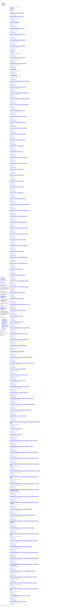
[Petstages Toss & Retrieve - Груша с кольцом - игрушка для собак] (13, 438)
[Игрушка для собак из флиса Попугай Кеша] (13, 91)
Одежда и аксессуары (5, 326)
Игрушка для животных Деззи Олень (18, 122)
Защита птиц (3, 285)
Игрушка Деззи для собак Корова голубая (18, 263)
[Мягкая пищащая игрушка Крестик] (13, 32)
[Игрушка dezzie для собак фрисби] (13, 349)
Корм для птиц (4, 323)
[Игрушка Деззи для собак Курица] (13, 249)
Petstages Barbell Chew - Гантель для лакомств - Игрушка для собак (24, 552)
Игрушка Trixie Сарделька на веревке (18, 310)
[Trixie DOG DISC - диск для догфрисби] (13, 414)
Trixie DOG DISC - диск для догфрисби (18, 415)
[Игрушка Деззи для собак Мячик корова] (13, 220)
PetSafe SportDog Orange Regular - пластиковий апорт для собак (23, 576)
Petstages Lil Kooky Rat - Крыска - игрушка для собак (21, 509)
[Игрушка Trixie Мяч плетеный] (13, 314)
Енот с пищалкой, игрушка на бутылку (18, 368)
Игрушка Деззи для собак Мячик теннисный (19, 210)
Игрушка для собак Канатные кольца (18, 86)
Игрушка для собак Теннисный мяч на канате (19, 81)
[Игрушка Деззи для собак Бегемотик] (13, 273)
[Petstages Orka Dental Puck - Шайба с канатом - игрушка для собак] (13, 450)
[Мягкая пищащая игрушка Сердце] (13, 26)
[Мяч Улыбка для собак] (13, 20)
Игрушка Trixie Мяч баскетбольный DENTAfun (20, 327)
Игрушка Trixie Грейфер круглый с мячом (19, 333)
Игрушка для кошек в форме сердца (17, 110)
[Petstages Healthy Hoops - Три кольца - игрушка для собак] (13, 526)
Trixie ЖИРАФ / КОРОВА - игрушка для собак (19, 386)
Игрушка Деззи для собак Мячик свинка (18, 216)
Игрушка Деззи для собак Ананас (17, 298)
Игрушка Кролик (13, 75)
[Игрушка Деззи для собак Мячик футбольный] (13, 202)
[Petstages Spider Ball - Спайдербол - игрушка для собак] (13, 444)
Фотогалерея (3, 5)
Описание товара (12, 19)
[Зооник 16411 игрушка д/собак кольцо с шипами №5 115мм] (13, 361)
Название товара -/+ (12, 8)
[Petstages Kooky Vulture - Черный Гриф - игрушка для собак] (13, 513)
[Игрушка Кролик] (13, 73)
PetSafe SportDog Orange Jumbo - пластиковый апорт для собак (23, 582)
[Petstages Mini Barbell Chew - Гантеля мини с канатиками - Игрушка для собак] (13, 500)
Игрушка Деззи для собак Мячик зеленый (19, 227)
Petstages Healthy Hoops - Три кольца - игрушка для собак (22, 527)
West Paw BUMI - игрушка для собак (17, 380)
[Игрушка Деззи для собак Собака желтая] (13, 161)
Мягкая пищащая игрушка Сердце (17, 28)
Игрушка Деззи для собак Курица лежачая (19, 245)
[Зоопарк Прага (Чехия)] (5, 306)
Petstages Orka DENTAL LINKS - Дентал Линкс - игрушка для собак (24, 458)
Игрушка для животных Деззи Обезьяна (18, 128)
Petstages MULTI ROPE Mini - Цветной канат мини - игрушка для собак (25, 470)
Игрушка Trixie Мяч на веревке (16, 321)
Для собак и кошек (4, 320)
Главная (3, 2)
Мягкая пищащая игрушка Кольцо (17, 45)
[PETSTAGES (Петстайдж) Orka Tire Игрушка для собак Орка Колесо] (13, 556)
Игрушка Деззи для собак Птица (17, 186)
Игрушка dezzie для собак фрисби (17, 351)
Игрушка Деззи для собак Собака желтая (18, 163)
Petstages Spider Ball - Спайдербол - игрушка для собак (21, 446)
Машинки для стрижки (5, 325)
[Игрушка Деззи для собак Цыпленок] (13, 138)
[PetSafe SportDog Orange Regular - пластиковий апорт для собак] (13, 575)
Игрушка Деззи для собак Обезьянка (17, 198)
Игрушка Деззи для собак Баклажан (17, 292)
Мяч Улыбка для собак (15, 22)
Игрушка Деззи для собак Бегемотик (17, 274)
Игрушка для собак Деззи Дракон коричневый (20, 98)
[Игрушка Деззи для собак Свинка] (13, 173)
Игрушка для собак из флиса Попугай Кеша (19, 92)
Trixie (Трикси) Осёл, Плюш (16, 434)
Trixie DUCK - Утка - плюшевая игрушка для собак (20, 409)
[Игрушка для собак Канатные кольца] (13, 85)
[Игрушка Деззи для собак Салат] (13, 179)
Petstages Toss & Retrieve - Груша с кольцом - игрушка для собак (23, 440)
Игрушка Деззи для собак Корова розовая (18, 257)
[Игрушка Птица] (13, 67)
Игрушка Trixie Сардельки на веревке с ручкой (20, 304)
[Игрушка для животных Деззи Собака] (13, 114)
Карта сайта (3, 3)
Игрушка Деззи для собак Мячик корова (18, 222)
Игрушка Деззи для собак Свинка (17, 175)
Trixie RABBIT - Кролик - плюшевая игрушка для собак (21, 398)
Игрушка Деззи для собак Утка (16, 151)
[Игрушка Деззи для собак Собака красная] (13, 155)
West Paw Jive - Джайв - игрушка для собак (19, 374)
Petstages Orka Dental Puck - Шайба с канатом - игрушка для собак (24, 452)
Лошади (3, 324)
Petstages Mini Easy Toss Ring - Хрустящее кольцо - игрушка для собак (24, 496)
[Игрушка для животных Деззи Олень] (13, 120)
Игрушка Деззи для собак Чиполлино (18, 133)
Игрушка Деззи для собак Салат (16, 180)
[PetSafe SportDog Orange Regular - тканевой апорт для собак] (13, 569)
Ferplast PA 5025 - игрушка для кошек (18, 601)
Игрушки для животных (5, 321)
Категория (11, 9)
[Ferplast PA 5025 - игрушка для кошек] (13, 599)
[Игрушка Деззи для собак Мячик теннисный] (13, 208)
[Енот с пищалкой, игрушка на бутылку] (13, 367)
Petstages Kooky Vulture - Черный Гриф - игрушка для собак (22, 515)
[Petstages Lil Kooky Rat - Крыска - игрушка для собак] (13, 507)
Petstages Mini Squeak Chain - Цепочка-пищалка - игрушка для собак (24, 483)
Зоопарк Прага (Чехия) (3, 309)
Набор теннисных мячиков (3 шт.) (17, 16)
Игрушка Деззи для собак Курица (17, 251)
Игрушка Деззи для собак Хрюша (17, 145)
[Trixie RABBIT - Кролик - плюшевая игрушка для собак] (13, 396)
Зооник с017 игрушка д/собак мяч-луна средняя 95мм (21, 357)
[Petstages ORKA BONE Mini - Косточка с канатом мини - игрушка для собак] (13, 462)
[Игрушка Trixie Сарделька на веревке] (13, 308)
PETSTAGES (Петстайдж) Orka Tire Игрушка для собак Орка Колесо (24, 558)
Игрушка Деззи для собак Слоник (17, 169)
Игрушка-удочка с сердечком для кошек (18, 63)
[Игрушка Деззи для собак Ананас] (13, 296)
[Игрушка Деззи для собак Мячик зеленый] (13, 226)
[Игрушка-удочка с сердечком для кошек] (13, 61)
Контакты (3, 4)
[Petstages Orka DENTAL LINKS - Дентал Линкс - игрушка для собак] (13, 456)
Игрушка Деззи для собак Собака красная (19, 157)
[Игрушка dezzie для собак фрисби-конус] (13, 343)
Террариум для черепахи (3, 297)
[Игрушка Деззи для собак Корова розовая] (13, 255)
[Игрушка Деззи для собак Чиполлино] (13, 132)
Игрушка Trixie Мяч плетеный (16, 316)
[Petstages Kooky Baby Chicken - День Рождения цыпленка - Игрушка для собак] (13, 519)
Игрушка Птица (13, 69)
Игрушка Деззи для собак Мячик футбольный (19, 204)
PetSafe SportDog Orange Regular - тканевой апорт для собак (22, 570)
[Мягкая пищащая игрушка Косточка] (13, 38)
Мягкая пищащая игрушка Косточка (18, 39)
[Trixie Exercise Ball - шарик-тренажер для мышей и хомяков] (13, 402)
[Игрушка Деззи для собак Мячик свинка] (13, 214)
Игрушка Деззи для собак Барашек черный (19, 280)
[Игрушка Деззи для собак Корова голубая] (13, 261)
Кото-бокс (12, 51)
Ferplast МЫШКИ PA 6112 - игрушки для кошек (20, 595)
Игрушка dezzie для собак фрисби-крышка (19, 339)
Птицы (3, 327)
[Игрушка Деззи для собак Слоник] (13, 167)
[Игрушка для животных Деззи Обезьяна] (13, 126)
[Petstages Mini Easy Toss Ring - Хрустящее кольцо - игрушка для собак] (13, 494)
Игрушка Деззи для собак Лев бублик (18, 239)
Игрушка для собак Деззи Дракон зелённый (19, 104)
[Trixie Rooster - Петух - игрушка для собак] (13, 390)
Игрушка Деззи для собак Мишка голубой (19, 233)
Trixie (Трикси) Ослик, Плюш (16, 428)
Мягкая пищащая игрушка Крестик (17, 34)
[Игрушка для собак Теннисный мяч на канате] (13, 79)
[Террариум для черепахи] (5, 294)
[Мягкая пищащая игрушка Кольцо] (13, 44)
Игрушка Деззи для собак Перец (16, 192)
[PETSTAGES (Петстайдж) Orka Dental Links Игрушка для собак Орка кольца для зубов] (13, 562)
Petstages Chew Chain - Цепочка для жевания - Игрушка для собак (24, 540)
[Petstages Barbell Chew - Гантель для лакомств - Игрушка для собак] (13, 550)
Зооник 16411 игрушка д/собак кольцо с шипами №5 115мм (22, 363)
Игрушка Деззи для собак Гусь (16, 269)
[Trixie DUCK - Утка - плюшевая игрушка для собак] (13, 408)
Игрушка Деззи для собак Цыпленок (17, 139)
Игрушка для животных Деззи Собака (18, 116)
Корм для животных (4, 322)
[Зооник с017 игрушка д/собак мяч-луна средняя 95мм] (13, 355)
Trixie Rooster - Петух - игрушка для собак (19, 392)
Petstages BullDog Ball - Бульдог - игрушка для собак (21, 546)
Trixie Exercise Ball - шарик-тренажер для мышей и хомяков (22, 404)
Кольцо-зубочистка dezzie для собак (17, 57)
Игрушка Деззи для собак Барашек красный (19, 286)
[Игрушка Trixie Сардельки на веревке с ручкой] (13, 302)
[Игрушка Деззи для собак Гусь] (13, 267)
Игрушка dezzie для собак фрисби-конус (18, 345)
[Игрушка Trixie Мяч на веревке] (13, 320)
